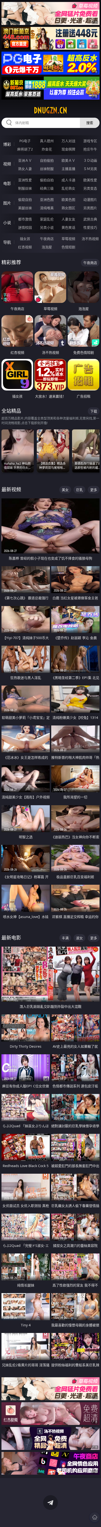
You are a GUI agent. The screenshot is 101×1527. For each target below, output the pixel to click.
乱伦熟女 (68, 188)
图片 (7, 203)
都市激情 (25, 219)
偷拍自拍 (47, 180)
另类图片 (90, 208)
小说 (7, 222)
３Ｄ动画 (90, 160)
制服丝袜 (25, 188)
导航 (7, 242)
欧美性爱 (90, 180)
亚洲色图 (47, 199)
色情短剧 (68, 247)
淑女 (79, 938)
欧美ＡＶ (68, 160)
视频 (7, 164)
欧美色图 (68, 199)
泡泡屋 (47, 247)
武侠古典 (90, 219)
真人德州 (47, 140)
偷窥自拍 (25, 199)
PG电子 (25, 140)
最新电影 (11, 937)
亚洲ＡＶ (25, 160)
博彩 (7, 144)
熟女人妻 (25, 168)
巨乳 (79, 489)
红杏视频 (25, 247)
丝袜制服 (47, 168)
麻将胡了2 (25, 149)
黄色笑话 (68, 227)
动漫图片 (90, 199)
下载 (93, 411)
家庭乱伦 (47, 219)
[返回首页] (95, 1517)
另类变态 (90, 188)
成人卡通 (68, 180)
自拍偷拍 (47, 160)
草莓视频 (68, 238)
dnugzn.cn (50, 110)
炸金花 (47, 149)
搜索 (89, 122)
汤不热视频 (90, 238)
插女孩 (25, 238)
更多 (93, 489)
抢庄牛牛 (90, 149)
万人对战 (68, 140)
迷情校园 (25, 227)
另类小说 (47, 227)
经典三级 (47, 188)
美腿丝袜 (25, 208)
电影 (7, 183)
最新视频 (11, 489)
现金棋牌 (68, 149)
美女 (65, 489)
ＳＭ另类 (90, 168)
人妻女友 (68, 219)
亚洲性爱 (25, 180)
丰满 (65, 938)
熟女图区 (68, 208)
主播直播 (68, 168)
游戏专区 (90, 140)
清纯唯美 (47, 208)
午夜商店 (47, 238)
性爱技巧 (90, 227)
